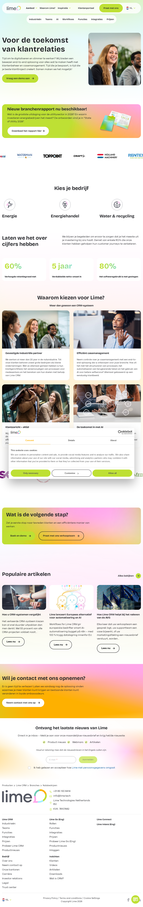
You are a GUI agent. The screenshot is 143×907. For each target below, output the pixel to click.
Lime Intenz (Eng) (106, 824)
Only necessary (30, 473)
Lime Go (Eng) (56, 819)
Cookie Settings (92, 898)
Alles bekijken (126, 575)
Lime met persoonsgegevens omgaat (93, 767)
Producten (7, 785)
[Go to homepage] (14, 8)
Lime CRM (21, 785)
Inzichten (54, 856)
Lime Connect (104, 819)
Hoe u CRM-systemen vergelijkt (21, 614)
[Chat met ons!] (135, 899)
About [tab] (113, 440)
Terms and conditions (70, 898)
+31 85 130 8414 (62, 791)
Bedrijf (5, 856)
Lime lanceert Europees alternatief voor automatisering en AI (70, 616)
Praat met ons (111, 8)
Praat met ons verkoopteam (59, 535)
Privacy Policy (50, 898)
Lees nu (16, 643)
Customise (70, 473)
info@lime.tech (62, 795)
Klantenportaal (86, 8)
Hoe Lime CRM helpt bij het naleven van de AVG (118, 616)
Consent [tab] (29, 440)
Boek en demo (18, 535)
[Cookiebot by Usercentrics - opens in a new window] (120, 432)
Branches (35, 785)
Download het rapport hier (27, 130)
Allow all (112, 473)
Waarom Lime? (47, 8)
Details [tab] (71, 440)
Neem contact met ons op (21, 702)
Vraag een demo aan (18, 78)
